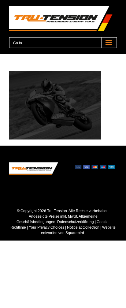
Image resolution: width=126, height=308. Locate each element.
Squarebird (74, 233)
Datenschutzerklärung (75, 222)
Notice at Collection (83, 227)
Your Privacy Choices (46, 227)
